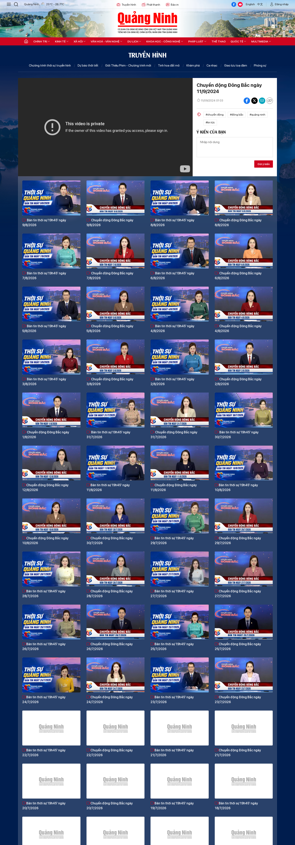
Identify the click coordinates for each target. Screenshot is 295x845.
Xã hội (78, 41)
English (250, 4)
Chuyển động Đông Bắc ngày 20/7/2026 (109, 805)
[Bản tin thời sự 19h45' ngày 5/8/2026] (51, 304)
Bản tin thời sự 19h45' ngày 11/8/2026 (108, 487)
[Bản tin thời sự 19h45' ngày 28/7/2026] (51, 569)
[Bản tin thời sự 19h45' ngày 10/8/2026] (244, 463)
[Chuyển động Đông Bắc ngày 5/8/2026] (115, 304)
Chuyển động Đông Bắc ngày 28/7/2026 (109, 593)
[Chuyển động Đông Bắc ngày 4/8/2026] (244, 304)
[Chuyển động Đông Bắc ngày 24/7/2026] (115, 674)
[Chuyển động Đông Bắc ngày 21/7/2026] (244, 728)
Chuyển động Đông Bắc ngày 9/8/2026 (109, 222)
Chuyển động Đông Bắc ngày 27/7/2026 (238, 593)
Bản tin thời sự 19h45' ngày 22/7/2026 (43, 752)
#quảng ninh (257, 114)
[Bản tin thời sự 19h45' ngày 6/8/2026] (180, 251)
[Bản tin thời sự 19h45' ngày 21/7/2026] (180, 728)
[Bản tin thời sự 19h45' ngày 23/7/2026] (180, 674)
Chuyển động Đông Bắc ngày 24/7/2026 (109, 699)
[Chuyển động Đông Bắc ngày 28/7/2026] (115, 569)
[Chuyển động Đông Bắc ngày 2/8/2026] (244, 356)
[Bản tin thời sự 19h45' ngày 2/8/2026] (180, 356)
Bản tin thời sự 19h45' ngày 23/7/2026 (172, 699)
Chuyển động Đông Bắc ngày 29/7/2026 (238, 540)
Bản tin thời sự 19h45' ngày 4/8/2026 (172, 328)
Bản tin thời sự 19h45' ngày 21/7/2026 (172, 752)
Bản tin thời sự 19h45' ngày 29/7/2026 (172, 540)
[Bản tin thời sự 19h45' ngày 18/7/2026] (244, 781)
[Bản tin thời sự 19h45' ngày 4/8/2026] (180, 304)
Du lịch (132, 41)
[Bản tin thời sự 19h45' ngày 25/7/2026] (180, 622)
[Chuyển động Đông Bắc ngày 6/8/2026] (244, 251)
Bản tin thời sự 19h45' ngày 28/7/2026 (43, 593)
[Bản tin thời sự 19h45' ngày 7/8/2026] (51, 251)
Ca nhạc (211, 65)
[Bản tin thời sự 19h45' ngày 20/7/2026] (51, 781)
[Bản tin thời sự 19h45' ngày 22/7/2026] (51, 728)
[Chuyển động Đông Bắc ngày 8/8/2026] (244, 197)
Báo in (175, 4)
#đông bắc (236, 114)
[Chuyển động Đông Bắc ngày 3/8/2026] (115, 356)
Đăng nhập (282, 4)
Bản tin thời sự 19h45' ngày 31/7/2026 (108, 434)
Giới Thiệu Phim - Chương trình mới (128, 65)
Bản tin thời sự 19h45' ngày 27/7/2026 (172, 593)
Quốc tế (237, 41)
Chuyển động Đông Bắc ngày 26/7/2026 (109, 646)
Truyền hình (129, 4)
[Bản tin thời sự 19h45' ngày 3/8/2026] (51, 356)
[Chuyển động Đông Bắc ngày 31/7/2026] (180, 410)
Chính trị (40, 41)
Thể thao (219, 41)
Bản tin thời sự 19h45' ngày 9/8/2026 (44, 222)
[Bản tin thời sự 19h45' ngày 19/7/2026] (180, 781)
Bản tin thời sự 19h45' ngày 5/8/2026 (44, 328)
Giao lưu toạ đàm (235, 65)
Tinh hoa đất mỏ (169, 65)
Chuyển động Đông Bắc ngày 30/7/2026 (109, 540)
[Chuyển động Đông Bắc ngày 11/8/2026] (180, 463)
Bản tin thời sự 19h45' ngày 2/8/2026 (172, 381)
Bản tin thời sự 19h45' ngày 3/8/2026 (44, 381)
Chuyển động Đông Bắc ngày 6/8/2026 (238, 275)
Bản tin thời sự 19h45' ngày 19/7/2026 (172, 805)
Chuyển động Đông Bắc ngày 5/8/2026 (109, 328)
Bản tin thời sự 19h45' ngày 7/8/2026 (44, 275)
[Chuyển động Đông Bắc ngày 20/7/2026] (115, 781)
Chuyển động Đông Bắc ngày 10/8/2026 (45, 540)
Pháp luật (195, 41)
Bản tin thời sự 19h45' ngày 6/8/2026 (172, 275)
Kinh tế (60, 41)
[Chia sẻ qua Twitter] (254, 100)
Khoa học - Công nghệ (163, 41)
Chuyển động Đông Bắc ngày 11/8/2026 (174, 487)
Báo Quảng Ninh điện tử (147, 22)
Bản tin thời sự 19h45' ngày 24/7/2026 (43, 699)
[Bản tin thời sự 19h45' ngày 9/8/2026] (51, 197)
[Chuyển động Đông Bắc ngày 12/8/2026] (51, 463)
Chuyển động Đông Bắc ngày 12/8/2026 (45, 487)
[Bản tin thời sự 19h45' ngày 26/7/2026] (51, 622)
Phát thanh (153, 4)
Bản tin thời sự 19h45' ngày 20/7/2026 (43, 805)
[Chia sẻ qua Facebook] (247, 100)
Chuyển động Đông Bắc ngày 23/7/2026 (238, 699)
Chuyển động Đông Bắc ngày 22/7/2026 (109, 752)
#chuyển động (215, 114)
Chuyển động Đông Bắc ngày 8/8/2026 (238, 222)
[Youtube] (240, 4)
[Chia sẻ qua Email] (262, 100)
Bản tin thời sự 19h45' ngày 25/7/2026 (172, 646)
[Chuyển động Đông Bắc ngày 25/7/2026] (244, 622)
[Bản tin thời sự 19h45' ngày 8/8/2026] (180, 197)
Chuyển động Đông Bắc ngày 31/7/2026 (174, 434)
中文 (260, 4)
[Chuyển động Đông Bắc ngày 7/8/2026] (115, 251)
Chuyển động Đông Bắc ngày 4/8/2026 (238, 328)
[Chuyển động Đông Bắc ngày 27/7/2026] (244, 569)
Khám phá (193, 65)
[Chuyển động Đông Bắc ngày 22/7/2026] (115, 728)
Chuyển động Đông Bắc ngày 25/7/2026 (238, 646)
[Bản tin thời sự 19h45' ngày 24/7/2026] (51, 674)
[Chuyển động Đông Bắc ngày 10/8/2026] (51, 515)
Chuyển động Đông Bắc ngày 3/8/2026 (109, 381)
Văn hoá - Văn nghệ (105, 41)
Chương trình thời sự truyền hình (50, 65)
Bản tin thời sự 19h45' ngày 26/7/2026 (43, 646)
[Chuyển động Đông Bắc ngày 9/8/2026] (115, 197)
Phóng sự (260, 65)
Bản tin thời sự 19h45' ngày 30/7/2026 (236, 434)
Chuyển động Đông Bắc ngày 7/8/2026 (109, 275)
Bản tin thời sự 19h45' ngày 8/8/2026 (172, 222)
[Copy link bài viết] (270, 100)
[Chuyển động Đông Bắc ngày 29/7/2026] (244, 515)
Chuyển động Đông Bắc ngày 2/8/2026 (238, 381)
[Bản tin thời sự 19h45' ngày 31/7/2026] (115, 410)
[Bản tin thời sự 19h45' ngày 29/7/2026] (180, 515)
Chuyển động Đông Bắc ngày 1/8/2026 (45, 434)
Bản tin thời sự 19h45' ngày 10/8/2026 (236, 487)
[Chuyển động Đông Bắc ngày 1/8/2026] (51, 410)
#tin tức (210, 122)
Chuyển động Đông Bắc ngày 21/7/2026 (238, 752)
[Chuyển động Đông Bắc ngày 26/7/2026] (115, 622)
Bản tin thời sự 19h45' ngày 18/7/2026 (236, 805)
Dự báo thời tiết (88, 65)
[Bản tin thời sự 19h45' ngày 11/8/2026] (115, 463)
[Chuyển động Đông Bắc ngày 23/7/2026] (244, 674)
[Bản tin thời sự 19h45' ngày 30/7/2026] (244, 410)
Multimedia (259, 41)
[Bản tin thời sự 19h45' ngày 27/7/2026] (180, 569)
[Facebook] (233, 4)
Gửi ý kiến (263, 164)
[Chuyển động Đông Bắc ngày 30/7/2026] (115, 515)
